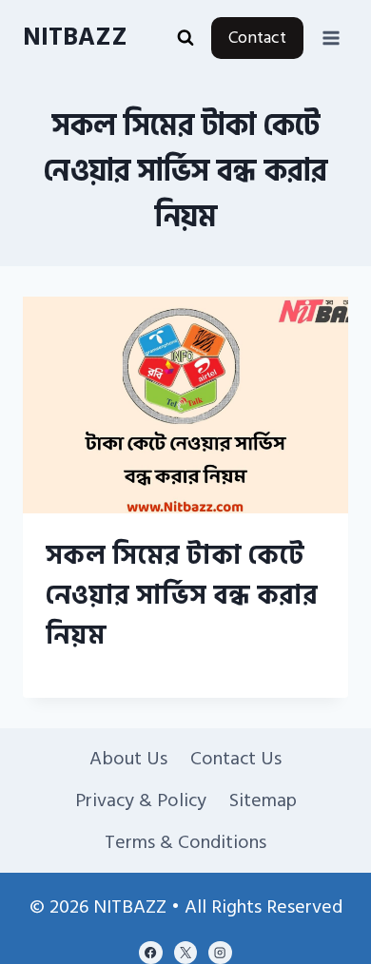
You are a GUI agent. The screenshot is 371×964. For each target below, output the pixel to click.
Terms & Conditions (185, 842)
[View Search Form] (185, 38)
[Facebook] (150, 952)
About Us (128, 758)
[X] (185, 952)
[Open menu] (330, 37)
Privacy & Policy (140, 800)
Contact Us (236, 758)
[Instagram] (219, 952)
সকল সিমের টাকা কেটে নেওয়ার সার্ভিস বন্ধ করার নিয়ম (182, 595)
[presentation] (185, 405)
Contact (257, 37)
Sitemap (263, 800)
